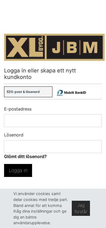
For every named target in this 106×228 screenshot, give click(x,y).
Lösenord (13, 135)
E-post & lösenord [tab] (25, 92)
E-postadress (18, 109)
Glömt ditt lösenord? (25, 156)
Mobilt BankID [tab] (74, 92)
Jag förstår (80, 208)
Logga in (18, 170)
